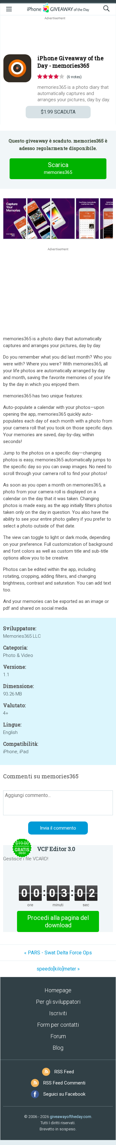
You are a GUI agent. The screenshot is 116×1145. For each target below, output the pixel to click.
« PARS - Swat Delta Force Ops (58, 953)
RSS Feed (64, 1072)
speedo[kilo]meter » (58, 969)
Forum (58, 1036)
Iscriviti (58, 1013)
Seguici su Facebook (64, 1094)
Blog (58, 1047)
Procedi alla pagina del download (58, 921)
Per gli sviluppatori (58, 1001)
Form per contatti (58, 1024)
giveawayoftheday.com (70, 1116)
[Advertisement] (58, 36)
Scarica (58, 168)
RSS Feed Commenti (64, 1083)
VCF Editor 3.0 (56, 849)
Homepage (58, 990)
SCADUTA (58, 112)
